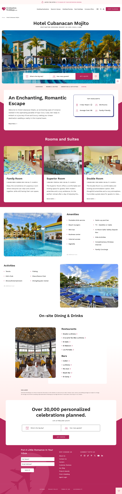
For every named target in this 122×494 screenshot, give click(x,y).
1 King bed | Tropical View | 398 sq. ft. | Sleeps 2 (61, 182)
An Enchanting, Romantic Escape (38, 100)
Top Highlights (93, 99)
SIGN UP (27, 470)
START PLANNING (113, 9)
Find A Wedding (64, 474)
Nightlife (72, 244)
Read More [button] (50, 198)
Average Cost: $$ (86, 110)
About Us (62, 456)
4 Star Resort (86, 105)
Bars (64, 356)
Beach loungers (74, 225)
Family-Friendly (104, 110)
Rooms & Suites (52, 86)
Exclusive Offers (89, 9)
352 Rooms (103, 105)
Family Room (14, 178)
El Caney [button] (66, 376)
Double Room (95, 178)
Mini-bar (72, 229)
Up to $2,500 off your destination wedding (68, 2)
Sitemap (42, 489)
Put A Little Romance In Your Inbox (37, 451)
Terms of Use (65, 489)
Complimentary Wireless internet (104, 243)
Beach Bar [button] (66, 373)
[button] (117, 81)
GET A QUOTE (84, 76)
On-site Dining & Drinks (61, 315)
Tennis (8, 271)
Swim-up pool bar (102, 220)
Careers (61, 462)
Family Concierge (101, 249)
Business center (74, 234)
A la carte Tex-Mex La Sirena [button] (73, 338)
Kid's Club (9, 276)
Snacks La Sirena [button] (69, 334)
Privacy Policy (53, 489)
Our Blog (62, 468)
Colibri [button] (65, 361)
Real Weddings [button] (78, 9)
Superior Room (56, 178)
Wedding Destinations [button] (43, 9)
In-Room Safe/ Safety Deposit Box (106, 231)
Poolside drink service (77, 220)
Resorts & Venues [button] (56, 9)
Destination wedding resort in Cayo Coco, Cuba (61, 27)
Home (3, 17)
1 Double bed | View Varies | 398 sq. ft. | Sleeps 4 (101, 182)
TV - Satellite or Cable (103, 225)
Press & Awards (64, 471)
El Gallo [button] (66, 342)
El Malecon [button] (67, 346)
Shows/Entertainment (14, 281)
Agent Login (63, 477)
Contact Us (63, 459)
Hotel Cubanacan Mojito (61, 23)
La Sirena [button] (66, 365)
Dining (83, 86)
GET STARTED (61, 437)
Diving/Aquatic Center (40, 281)
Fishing (35, 271)
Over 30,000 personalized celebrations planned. (61, 412)
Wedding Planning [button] (67, 9)
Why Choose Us (65, 452)
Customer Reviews (65, 465)
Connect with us (87, 452)
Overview (39, 86)
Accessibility (77, 489)
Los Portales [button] (67, 350)
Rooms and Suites (62, 139)
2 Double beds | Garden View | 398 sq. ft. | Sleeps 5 (22, 182)
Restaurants (68, 329)
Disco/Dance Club (39, 276)
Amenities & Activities (69, 86)
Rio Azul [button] (66, 369)
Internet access (74, 239)
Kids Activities (100, 237)
